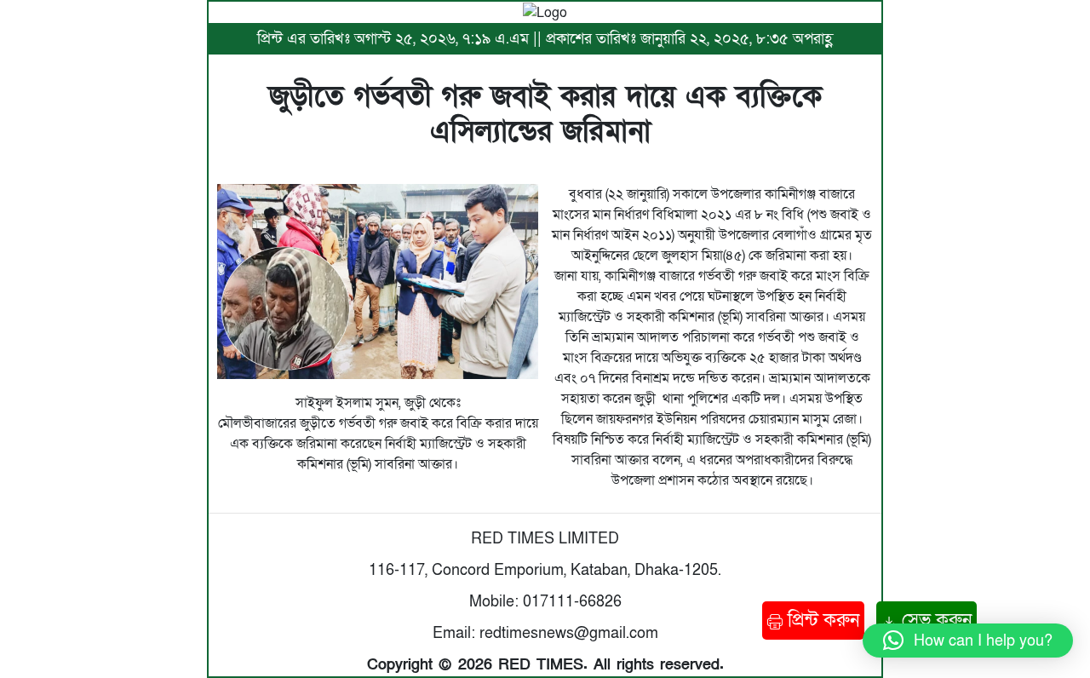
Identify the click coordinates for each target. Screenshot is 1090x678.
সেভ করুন (934, 620)
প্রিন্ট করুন (821, 620)
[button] (968, 640)
